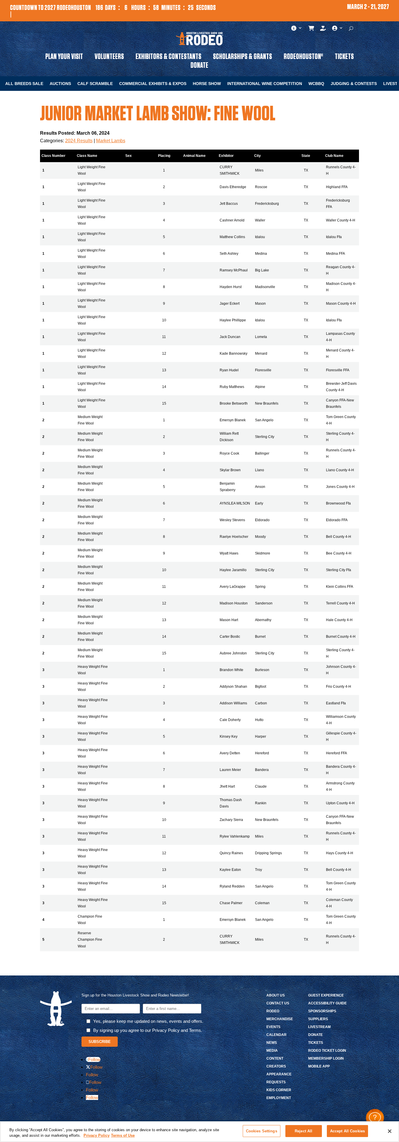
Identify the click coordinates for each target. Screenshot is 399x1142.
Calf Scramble (95, 84)
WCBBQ (316, 84)
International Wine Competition (264, 84)
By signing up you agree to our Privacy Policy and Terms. (147, 1030)
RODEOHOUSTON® (303, 57)
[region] (199, 1131)
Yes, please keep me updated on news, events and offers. (148, 1021)
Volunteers (109, 57)
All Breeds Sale (24, 84)
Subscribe (100, 1041)
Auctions (60, 84)
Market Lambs (110, 140)
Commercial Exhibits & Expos (152, 84)
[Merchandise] (311, 29)
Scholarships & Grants (242, 57)
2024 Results (79, 140)
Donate (199, 66)
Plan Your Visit (64, 57)
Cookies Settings (261, 1131)
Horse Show (207, 84)
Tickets (344, 57)
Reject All (303, 1131)
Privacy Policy (97, 1136)
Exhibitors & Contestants (168, 57)
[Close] (389, 1131)
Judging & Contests (354, 84)
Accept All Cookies (347, 1131)
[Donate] (323, 29)
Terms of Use (123, 1136)
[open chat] (374, 1117)
